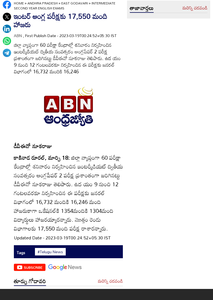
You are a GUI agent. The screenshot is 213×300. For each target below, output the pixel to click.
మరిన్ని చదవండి (110, 281)
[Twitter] (7, 17)
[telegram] (7, 53)
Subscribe (33, 267)
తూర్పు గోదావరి (30, 280)
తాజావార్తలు (142, 7)
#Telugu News (50, 252)
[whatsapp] (7, 41)
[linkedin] (7, 29)
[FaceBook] (7, 5)
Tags (21, 252)
